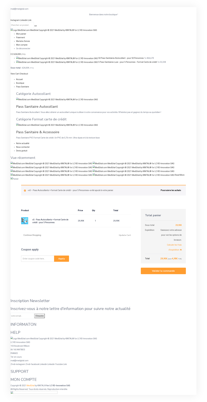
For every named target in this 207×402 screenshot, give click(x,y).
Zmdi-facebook (32, 364)
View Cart (15, 74)
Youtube (59, 364)
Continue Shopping (32, 235)
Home (36, 179)
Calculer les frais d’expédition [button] (174, 247)
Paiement (20, 37)
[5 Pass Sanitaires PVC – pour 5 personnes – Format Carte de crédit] (133, 167)
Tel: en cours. (16, 357)
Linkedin (24, 20)
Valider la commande (163, 270)
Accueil (19, 79)
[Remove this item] (128, 220)
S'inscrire (39, 316)
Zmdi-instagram (18, 364)
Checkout (24, 74)
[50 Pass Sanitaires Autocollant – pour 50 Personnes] (52, 163)
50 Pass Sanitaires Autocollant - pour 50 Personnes (121, 58)
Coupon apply (30, 249)
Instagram (15, 20)
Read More (179, 175)
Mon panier (21, 34)
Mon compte (21, 45)
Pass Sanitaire (22, 87)
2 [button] (18, 54)
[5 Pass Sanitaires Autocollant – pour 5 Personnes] (133, 163)
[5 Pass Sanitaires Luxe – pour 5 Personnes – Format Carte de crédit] (52, 171)
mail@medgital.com (19, 360)
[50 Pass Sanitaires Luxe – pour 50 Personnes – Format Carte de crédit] (52, 175)
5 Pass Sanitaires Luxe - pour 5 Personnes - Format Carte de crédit (127, 62)
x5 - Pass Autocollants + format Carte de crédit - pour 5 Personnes (50, 221)
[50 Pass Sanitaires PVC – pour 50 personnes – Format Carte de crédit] (133, 171)
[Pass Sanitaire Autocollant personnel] (52, 167)
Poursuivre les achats (171, 190)
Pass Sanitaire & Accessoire (37, 132)
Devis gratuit (21, 151)
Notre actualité (22, 143)
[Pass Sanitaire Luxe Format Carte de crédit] (134, 175)
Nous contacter (23, 147)
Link (29, 20)
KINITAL (40, 385)
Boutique (20, 83)
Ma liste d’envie (23, 41)
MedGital (30, 385)
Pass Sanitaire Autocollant (37, 106)
